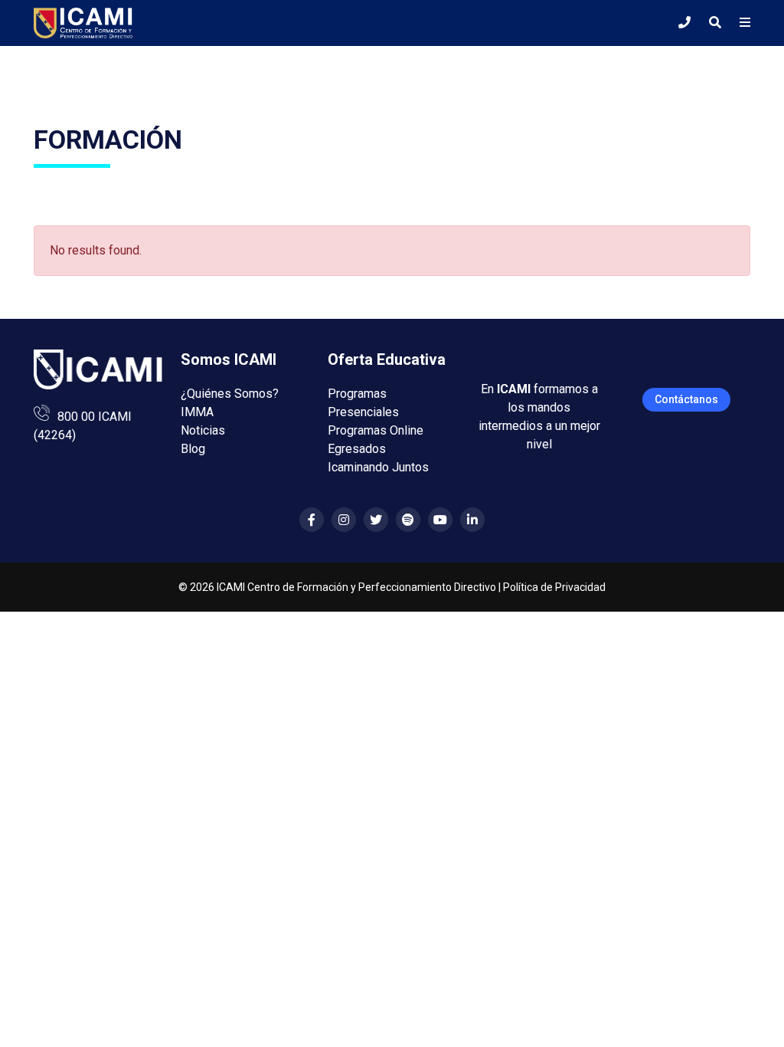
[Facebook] (311, 520)
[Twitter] (376, 520)
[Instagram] (344, 520)
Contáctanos (686, 399)
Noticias (203, 430)
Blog (193, 448)
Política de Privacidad (554, 587)
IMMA (197, 412)
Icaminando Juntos (378, 467)
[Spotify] (408, 520)
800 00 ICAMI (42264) (83, 425)
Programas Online (375, 430)
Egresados (357, 448)
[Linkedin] (472, 520)
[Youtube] (440, 520)
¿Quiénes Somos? (230, 393)
